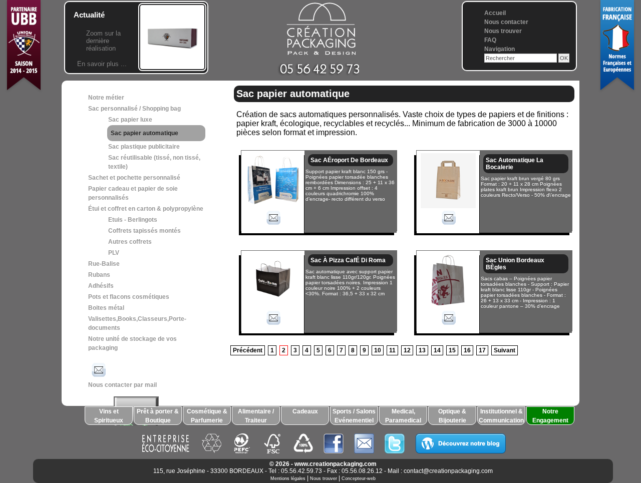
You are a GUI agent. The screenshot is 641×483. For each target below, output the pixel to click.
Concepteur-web (359, 478)
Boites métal (106, 307)
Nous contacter (506, 22)
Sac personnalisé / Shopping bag (134, 108)
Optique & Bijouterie (452, 416)
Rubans (99, 274)
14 (437, 350)
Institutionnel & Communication (501, 416)
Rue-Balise (104, 263)
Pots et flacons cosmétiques (128, 296)
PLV (113, 252)
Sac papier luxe (130, 119)
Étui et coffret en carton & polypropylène (145, 208)
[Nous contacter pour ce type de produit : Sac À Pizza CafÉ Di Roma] (273, 326)
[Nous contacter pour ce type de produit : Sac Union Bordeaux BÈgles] (448, 326)
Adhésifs (101, 285)
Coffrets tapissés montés (144, 230)
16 (467, 350)
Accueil (495, 13)
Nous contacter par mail (122, 384)
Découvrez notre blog (460, 443)
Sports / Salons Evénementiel (354, 416)
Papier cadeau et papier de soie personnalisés (133, 193)
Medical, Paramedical (403, 416)
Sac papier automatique (144, 133)
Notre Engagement (550, 416)
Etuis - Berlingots (132, 219)
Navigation (499, 49)
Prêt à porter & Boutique (158, 416)
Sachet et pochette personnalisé (134, 177)
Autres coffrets (130, 241)
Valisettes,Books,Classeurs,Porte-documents (137, 323)
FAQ (490, 40)
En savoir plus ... (102, 64)
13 (422, 350)
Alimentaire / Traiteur (256, 416)
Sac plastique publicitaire (144, 146)
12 (407, 350)
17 (482, 350)
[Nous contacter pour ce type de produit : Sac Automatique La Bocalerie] (448, 226)
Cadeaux (305, 411)
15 (452, 350)
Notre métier (106, 97)
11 (392, 350)
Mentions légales (287, 478)
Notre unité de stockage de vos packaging (132, 343)
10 (377, 350)
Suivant (504, 350)
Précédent (247, 350)
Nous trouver (503, 31)
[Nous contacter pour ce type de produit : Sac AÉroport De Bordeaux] (273, 226)
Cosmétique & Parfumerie (207, 416)
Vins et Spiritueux (108, 416)
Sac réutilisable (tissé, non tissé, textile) (154, 162)
